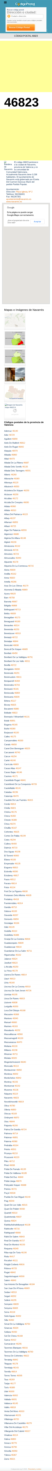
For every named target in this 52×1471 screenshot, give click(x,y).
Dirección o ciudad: (21, 12)
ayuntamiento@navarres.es (18, 199)
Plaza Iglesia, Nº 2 (24, 192)
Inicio (4, 13)
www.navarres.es (14, 201)
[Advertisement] (26, 66)
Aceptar (37, 221)
